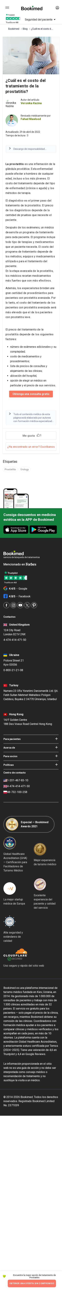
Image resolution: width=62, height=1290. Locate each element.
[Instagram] (13, 605)
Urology (24, 469)
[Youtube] (20, 605)
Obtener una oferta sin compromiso (31, 1283)
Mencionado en (14, 564)
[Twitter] (27, 605)
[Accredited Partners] (40, 884)
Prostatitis (10, 469)
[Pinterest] (34, 605)
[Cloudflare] (23, 954)
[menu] (7, 8)
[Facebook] (6, 605)
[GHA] (9, 843)
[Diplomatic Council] (9, 921)
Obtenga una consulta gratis (31, 394)
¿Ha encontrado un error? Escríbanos (31, 446)
